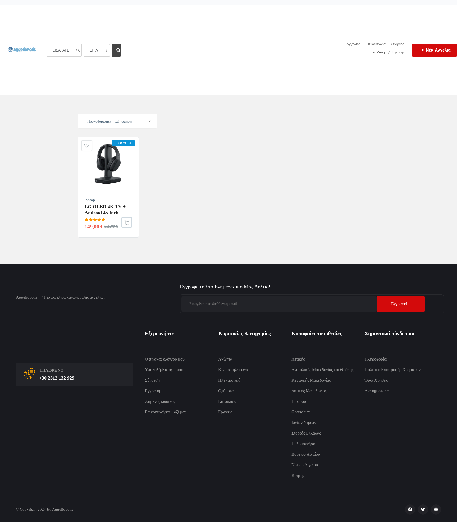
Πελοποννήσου (304, 443)
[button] (126, 222)
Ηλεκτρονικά (229, 380)
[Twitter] (423, 509)
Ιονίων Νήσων (303, 422)
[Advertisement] (229, 50)
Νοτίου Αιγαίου (304, 465)
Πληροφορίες (376, 359)
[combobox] (117, 121)
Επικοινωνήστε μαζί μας (165, 412)
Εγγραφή (398, 52)
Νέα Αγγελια (438, 50)
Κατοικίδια (227, 401)
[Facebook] (410, 509)
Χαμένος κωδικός (160, 401)
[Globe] (436, 509)
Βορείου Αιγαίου (305, 454)
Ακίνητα (225, 359)
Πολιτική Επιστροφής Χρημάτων (393, 369)
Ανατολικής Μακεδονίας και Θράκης (322, 369)
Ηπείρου (298, 401)
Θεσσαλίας (300, 412)
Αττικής (298, 359)
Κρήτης (297, 475)
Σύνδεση (379, 52)
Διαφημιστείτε (377, 391)
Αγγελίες (353, 44)
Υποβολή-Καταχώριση (164, 369)
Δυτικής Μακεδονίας (308, 391)
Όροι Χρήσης (376, 380)
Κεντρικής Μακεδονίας (311, 380)
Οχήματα (226, 391)
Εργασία (225, 412)
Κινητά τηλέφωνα (233, 369)
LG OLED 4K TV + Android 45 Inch (105, 209)
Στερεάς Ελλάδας (306, 433)
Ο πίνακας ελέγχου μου (165, 359)
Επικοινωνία (375, 44)
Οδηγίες (397, 44)
